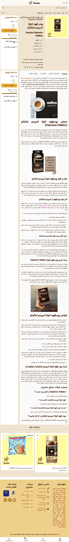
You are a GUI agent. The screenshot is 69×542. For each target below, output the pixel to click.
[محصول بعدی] (1, 13)
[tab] (64, 73)
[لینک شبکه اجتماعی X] (32, 67)
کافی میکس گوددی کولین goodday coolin (21, 468)
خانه (67, 13)
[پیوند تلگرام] (25, 67)
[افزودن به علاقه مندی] (37, 438)
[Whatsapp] (10, 500)
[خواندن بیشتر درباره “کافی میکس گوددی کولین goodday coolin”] (3, 435)
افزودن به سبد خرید (9, 30)
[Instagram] (5, 500)
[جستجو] (3, 8)
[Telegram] (14, 500)
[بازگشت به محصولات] (3, 13)
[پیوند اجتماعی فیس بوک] (34, 67)
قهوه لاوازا (40, 13)
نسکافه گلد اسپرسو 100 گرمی (59, 468)
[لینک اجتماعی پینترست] (30, 67)
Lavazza (45, 204)
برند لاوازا (39, 130)
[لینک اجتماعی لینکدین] (27, 67)
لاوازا (52, 396)
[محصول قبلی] (5, 13)
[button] (37, 435)
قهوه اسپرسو (48, 13)
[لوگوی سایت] (34, 3)
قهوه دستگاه (56, 13)
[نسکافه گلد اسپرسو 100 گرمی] (51, 449)
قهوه (63, 13)
